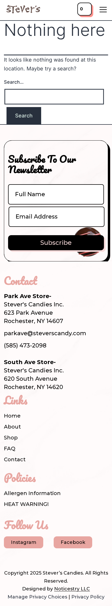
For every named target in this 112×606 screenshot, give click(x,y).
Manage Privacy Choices (37, 597)
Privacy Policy (87, 597)
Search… (14, 82)
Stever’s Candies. (63, 573)
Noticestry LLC (72, 589)
